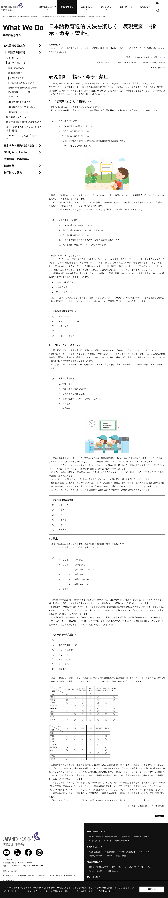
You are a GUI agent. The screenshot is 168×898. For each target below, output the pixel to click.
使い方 (162, 57)
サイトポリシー (8, 876)
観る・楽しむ (92, 877)
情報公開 (42, 876)
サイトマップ (7, 881)
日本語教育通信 (46, 16)
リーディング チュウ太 (124, 62)
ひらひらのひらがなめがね (152, 62)
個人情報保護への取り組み (26, 876)
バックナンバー (159, 68)
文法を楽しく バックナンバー (61, 16)
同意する (152, 889)
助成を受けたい (93, 862)
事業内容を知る (13, 16)
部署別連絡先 (68, 876)
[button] (47, 7)
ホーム (5, 16)
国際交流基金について (96, 831)
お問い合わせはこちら (10, 871)
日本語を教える (35, 16)
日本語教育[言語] (24, 16)
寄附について (126, 836)
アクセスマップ (54, 876)
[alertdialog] (84, 889)
